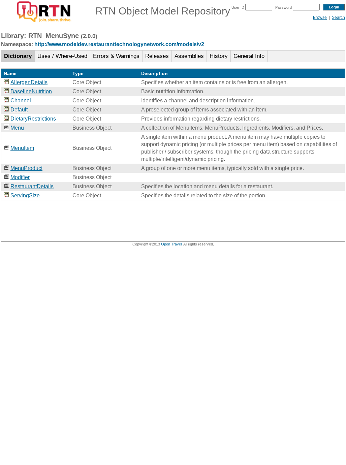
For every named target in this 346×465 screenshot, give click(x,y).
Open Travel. (172, 244)
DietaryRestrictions (33, 119)
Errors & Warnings (116, 56)
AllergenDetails (29, 82)
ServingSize (25, 195)
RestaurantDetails (32, 186)
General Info (248, 56)
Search (338, 17)
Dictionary (18, 56)
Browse (320, 17)
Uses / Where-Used (62, 56)
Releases (157, 56)
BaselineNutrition (31, 91)
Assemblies (189, 56)
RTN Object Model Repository (158, 10)
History (219, 56)
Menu (17, 128)
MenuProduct (26, 168)
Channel (20, 100)
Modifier (20, 177)
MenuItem (22, 148)
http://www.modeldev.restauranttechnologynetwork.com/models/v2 (119, 44)
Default (19, 109)
